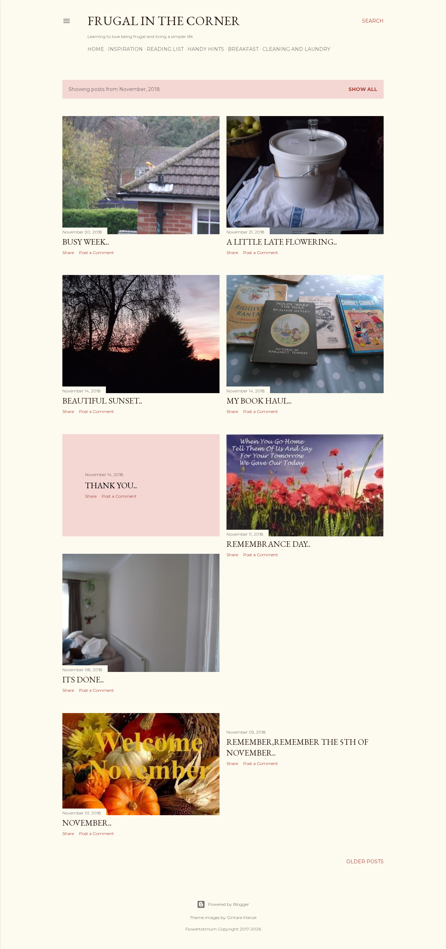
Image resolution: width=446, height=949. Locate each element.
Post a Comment (96, 252)
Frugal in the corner (163, 21)
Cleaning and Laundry (296, 49)
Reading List (165, 49)
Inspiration (125, 49)
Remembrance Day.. (268, 543)
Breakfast (243, 49)
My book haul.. (259, 400)
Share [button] (68, 252)
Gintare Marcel (241, 917)
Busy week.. (85, 241)
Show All (362, 89)
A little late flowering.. (281, 241)
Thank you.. (111, 485)
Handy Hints (205, 49)
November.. (87, 822)
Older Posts (365, 861)
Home (95, 49)
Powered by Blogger (228, 904)
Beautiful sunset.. (102, 400)
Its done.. (83, 679)
